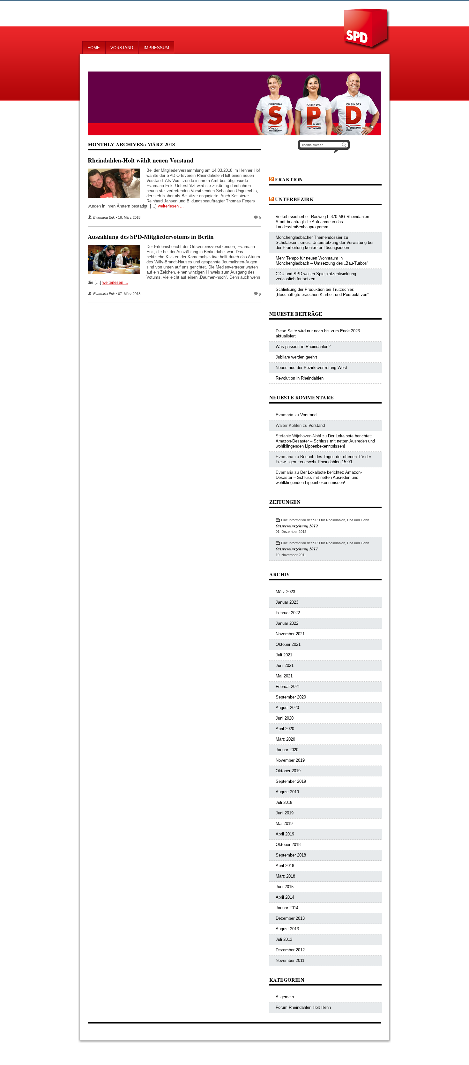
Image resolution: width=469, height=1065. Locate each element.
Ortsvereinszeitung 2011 (297, 549)
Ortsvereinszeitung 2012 (297, 526)
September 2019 (291, 781)
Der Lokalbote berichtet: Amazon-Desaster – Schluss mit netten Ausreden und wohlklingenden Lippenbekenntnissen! (325, 441)
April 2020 (285, 728)
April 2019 (285, 834)
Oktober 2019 (288, 770)
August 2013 (287, 928)
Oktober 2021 (288, 644)
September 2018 (291, 855)
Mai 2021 (284, 676)
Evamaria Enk (104, 217)
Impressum (156, 47)
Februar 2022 (288, 612)
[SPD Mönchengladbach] (234, 103)
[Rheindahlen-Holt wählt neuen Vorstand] (117, 184)
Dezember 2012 (290, 950)
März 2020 (285, 739)
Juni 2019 (285, 813)
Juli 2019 (284, 802)
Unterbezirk (294, 199)
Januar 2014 (287, 907)
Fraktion (289, 179)
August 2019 (287, 791)
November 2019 (290, 760)
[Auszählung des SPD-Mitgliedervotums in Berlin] (117, 260)
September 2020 (291, 697)
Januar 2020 (287, 749)
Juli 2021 (284, 655)
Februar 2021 (288, 686)
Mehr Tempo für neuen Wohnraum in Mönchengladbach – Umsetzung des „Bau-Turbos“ (322, 261)
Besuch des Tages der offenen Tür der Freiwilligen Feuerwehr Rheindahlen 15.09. (323, 459)
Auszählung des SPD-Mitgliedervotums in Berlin (151, 236)
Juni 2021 (285, 665)
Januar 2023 (287, 602)
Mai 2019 (284, 823)
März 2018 (285, 876)
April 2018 (285, 865)
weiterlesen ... (171, 206)
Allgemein (285, 996)
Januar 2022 (287, 623)
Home (93, 47)
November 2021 (290, 633)
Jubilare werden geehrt (296, 357)
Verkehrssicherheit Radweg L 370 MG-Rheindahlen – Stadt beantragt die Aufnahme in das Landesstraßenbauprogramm (324, 221)
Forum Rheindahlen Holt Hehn (303, 1007)
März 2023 (285, 591)
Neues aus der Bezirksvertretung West (311, 367)
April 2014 (285, 897)
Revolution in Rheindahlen (300, 378)
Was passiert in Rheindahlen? (303, 346)
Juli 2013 (284, 939)
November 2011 (290, 960)
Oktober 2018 (288, 844)
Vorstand (121, 47)
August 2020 (287, 707)
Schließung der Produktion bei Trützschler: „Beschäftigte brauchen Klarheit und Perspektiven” (322, 292)
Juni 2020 (285, 718)
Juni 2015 (285, 886)
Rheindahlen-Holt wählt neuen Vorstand (141, 160)
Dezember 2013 (290, 918)
